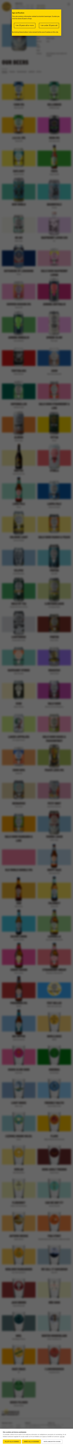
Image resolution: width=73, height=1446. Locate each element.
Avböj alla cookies (31, 1441)
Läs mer (62, 1436)
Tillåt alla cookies (12, 1441)
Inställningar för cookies (52, 1441)
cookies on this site (52, 32)
